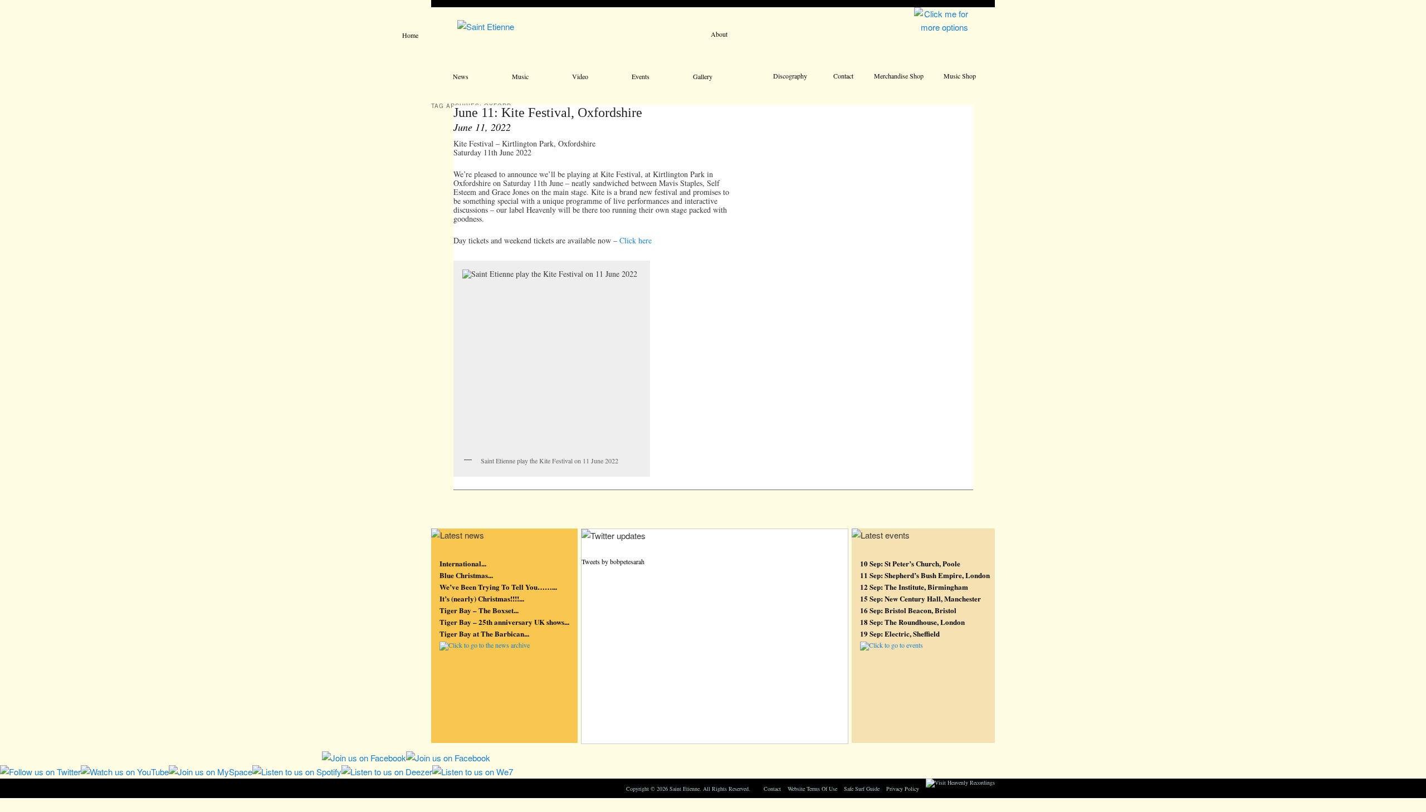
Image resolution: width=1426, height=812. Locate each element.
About (719, 34)
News (460, 76)
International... (462, 563)
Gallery (702, 76)
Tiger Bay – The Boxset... (479, 610)
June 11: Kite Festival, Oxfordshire (547, 112)
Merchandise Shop (899, 75)
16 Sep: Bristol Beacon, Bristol (908, 610)
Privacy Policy (902, 789)
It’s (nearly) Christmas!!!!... (481, 598)
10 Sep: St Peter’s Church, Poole (910, 563)
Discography (790, 75)
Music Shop (960, 75)
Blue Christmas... (466, 575)
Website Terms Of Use (812, 789)
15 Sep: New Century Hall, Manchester (920, 598)
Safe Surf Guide (862, 789)
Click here (635, 240)
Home (410, 35)
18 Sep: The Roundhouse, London (912, 622)
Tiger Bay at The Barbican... (484, 633)
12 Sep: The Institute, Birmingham (914, 586)
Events (640, 76)
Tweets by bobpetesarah (613, 561)
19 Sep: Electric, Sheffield (900, 633)
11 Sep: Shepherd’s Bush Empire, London (925, 575)
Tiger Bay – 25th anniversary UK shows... (504, 622)
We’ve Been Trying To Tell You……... (498, 586)
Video (580, 76)
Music (520, 76)
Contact (843, 75)
